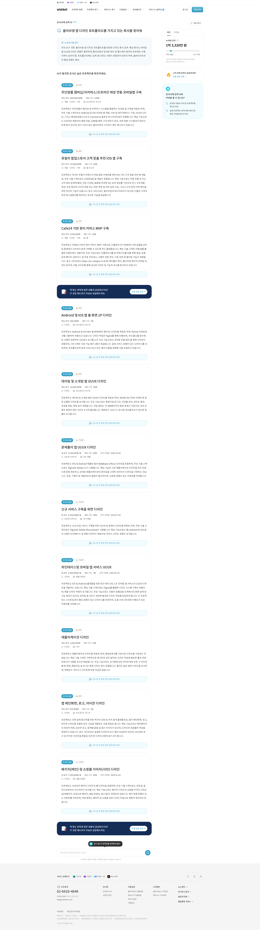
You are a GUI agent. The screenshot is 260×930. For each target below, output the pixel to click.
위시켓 (78, 876)
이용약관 (60, 911)
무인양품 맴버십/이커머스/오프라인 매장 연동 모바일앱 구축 (101, 92)
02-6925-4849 (67, 891)
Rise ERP (114, 876)
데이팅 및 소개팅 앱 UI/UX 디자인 (83, 381)
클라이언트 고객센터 (160, 891)
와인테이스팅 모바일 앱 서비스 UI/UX (86, 567)
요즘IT (89, 876)
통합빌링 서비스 (184, 901)
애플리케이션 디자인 (75, 637)
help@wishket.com (64, 899)
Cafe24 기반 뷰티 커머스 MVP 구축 (85, 228)
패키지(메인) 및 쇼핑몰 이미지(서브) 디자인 (90, 769)
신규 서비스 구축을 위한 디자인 (82, 509)
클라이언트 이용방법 (135, 891)
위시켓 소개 (107, 891)
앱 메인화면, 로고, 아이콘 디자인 (83, 703)
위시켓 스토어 (183, 892)
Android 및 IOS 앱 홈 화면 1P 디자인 (86, 315)
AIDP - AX (101, 876)
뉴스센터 (181, 887)
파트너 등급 (132, 899)
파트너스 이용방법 (134, 895)
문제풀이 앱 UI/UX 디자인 (78, 447)
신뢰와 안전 (107, 895)
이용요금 (131, 903)
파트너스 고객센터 (159, 895)
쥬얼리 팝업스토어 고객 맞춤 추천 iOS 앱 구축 (91, 158)
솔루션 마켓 (182, 897)
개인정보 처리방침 (73, 911)
